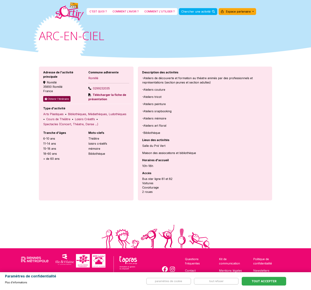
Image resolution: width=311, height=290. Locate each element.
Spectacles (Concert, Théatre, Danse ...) (70, 124)
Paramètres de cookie (168, 281)
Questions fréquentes (192, 261)
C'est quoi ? (98, 11)
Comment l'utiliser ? (159, 11)
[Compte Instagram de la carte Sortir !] (172, 269)
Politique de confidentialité (262, 261)
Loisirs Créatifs (85, 119)
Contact (190, 270)
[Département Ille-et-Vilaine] (64, 261)
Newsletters (261, 270)
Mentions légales (230, 270)
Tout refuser (216, 281)
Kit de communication (229, 261)
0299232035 (101, 88)
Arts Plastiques (53, 114)
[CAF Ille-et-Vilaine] (83, 261)
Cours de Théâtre (58, 119)
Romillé (93, 78)
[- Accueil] (69, 11)
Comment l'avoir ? (125, 11)
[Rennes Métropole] (35, 261)
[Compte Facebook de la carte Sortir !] (165, 269)
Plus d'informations (16, 282)
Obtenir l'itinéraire (58, 98)
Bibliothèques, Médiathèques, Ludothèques (97, 114)
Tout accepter (264, 281)
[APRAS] (128, 265)
